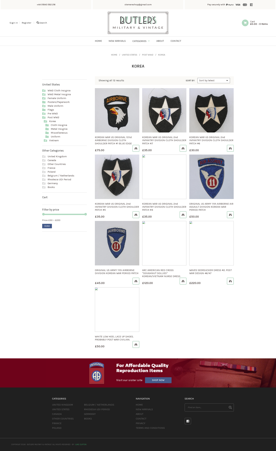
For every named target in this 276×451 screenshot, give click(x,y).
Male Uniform (55, 105)
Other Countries (57, 164)
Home (114, 54)
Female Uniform (57, 98)
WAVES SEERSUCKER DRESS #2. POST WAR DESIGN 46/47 (210, 272)
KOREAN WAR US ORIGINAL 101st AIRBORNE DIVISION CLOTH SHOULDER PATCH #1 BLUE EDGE (113, 140)
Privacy (140, 423)
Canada (52, 160)
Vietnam (54, 140)
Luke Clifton (80, 444)
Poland (52, 171)
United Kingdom (57, 156)
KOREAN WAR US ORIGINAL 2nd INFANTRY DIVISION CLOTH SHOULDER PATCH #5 (117, 206)
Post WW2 (147, 54)
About (139, 413)
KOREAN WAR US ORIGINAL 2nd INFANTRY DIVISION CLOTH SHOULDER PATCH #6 (211, 140)
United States (129, 54)
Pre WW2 (53, 113)
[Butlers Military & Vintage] (138, 33)
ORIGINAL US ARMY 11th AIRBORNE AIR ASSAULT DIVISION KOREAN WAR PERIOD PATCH (211, 206)
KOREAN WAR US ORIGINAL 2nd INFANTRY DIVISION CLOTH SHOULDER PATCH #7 (164, 140)
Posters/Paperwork (59, 102)
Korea (52, 121)
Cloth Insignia (59, 125)
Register (26, 22)
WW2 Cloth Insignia (59, 90)
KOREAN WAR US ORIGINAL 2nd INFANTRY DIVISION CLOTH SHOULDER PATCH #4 (164, 206)
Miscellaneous (59, 132)
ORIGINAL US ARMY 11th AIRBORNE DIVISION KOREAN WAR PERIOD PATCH (116, 272)
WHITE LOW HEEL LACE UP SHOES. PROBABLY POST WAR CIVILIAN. (114, 338)
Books (51, 187)
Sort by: (190, 81)
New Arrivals (144, 409)
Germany (53, 183)
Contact (141, 418)
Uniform (55, 136)
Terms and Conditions (150, 427)
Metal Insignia (59, 128)
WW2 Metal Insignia (59, 94)
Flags (51, 109)
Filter (47, 226)
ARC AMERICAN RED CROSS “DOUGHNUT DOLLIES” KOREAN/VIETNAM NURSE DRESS (161, 273)
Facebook (188, 421)
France (51, 167)
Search (43, 22)
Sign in (14, 22)
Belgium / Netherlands (61, 175)
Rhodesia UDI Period (59, 179)
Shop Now (158, 380)
